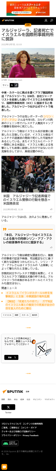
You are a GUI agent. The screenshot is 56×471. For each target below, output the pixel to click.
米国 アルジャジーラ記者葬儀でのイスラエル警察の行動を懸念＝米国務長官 (27, 199)
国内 (9, 399)
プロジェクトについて (11, 424)
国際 (16, 315)
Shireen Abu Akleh (15, 80)
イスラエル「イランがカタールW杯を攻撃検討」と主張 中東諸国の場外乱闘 (29, 294)
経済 (22, 399)
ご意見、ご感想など (10, 427)
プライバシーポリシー (11, 435)
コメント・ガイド (29, 427)
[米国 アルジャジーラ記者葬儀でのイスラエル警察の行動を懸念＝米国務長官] (28, 174)
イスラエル (7, 315)
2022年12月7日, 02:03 (11, 44)
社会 (28, 399)
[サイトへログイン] (46, 20)
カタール (25, 315)
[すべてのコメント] (4, 467)
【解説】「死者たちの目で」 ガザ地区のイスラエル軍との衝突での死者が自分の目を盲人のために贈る (30, 305)
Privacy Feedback (30, 435)
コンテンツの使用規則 (33, 424)
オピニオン (37, 399)
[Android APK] (10, 443)
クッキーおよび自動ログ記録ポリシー (18, 431)
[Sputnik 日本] (8, 21)
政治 (16, 399)
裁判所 (34, 315)
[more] (51, 209)
